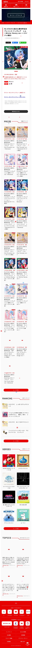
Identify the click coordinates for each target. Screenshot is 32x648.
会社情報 (9, 635)
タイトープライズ (11, 23)
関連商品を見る (16, 111)
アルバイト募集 (9, 638)
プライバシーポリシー (23, 638)
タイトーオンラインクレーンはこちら (14, 97)
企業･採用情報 (20, 1)
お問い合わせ (23, 641)
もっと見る (16, 390)
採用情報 (23, 635)
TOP (3, 23)
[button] (16, 71)
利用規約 (9, 641)
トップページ (9, 632)
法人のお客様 (23, 632)
